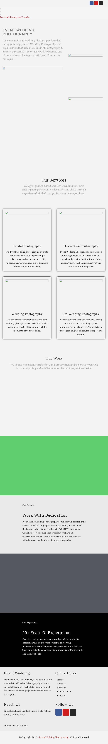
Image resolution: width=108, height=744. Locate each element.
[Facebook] (92, 3)
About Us (62, 683)
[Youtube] (96, 3)
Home (60, 679)
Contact (61, 695)
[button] (84, 3)
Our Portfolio (64, 691)
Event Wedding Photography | (54, 737)
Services (61, 687)
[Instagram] (101, 3)
